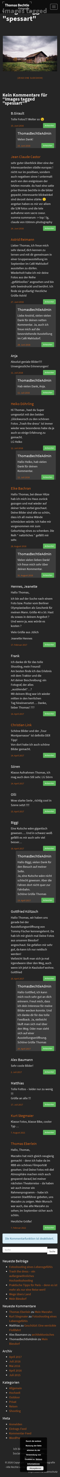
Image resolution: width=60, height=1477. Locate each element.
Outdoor (14, 1397)
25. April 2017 (17, 978)
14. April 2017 (17, 713)
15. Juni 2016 (17, 125)
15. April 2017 (17, 811)
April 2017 (15, 1357)
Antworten (49, 125)
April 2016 (15, 1370)
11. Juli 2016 (17, 372)
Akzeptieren (35, 1468)
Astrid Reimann (22, 239)
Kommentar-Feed (20, 1433)
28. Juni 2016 (24, 344)
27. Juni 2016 (17, 301)
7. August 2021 (18, 1132)
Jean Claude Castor (25, 156)
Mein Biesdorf (17, 1299)
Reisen (13, 1406)
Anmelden (15, 1424)
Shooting (15, 1411)
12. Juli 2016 (17, 448)
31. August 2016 (25, 575)
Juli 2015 (14, 1375)
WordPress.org (18, 1438)
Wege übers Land (20, 1294)
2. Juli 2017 (16, 1072)
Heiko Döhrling (22, 403)
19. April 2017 (17, 848)
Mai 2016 (14, 1366)
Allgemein (15, 1388)
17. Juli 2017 (17, 1104)
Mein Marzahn (43, 1312)
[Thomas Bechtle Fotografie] (17, 6)
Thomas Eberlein (24, 1143)
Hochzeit (14, 1393)
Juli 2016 (14, 1361)
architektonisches (43, 1334)
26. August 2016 (18, 546)
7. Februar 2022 (18, 1227)
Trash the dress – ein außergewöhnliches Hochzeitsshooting (22, 1275)
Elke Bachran (21, 488)
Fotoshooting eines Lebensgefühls (31, 1267)
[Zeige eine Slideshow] (30, 77)
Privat (12, 1402)
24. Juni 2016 (17, 228)
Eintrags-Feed (17, 1429)
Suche (52, 1251)
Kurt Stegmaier (22, 1115)
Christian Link (21, 724)
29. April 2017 (24, 1048)
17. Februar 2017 (19, 644)
